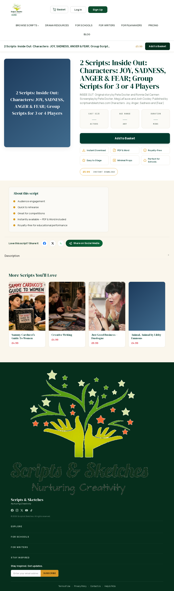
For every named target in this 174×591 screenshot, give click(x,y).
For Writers (107, 25)
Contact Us (95, 586)
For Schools (83, 25)
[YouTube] (26, 510)
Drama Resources (57, 25)
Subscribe (49, 573)
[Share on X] (52, 243)
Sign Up (98, 9)
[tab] (87, 256)
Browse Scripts (26, 25)
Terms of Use (64, 586)
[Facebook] (12, 510)
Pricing (153, 25)
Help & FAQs (110, 586)
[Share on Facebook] (44, 243)
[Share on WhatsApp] (61, 243)
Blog (87, 34)
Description (12, 256)
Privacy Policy (80, 586)
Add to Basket (157, 46)
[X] (21, 510)
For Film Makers (131, 25)
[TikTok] (31, 510)
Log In (78, 9)
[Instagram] (17, 510)
